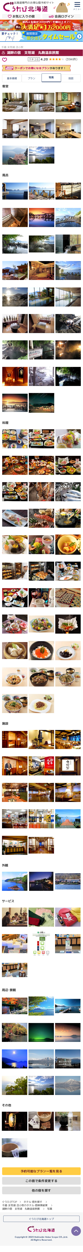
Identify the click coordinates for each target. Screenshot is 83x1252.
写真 (51, 77)
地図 (70, 78)
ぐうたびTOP (9, 1202)
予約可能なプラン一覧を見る (41, 1171)
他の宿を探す (41, 1190)
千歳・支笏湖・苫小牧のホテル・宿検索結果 (25, 1205)
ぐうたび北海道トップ (41, 1219)
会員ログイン (64, 16)
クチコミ (34, 59)
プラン (31, 78)
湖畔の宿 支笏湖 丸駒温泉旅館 (32, 52)
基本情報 (12, 78)
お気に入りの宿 (24, 16)
